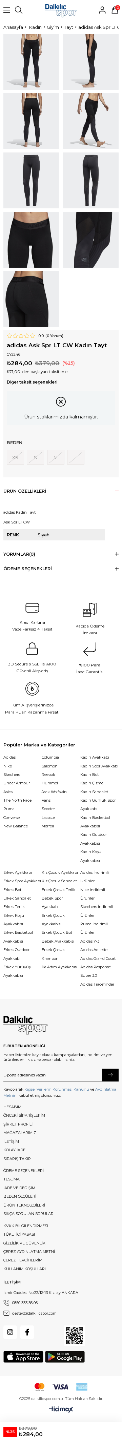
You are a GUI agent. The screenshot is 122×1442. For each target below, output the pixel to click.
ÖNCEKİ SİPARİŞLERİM (24, 1115)
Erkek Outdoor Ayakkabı (16, 954)
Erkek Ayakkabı (17, 872)
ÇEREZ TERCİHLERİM (22, 1260)
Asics (8, 791)
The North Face (17, 800)
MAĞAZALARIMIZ (19, 1132)
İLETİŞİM (11, 1141)
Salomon (50, 766)
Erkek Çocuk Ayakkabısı (53, 919)
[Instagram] (10, 1332)
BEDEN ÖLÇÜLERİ (19, 1196)
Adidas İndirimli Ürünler (94, 876)
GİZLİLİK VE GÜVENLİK (24, 1243)
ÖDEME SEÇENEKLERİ (23, 1170)
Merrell (48, 826)
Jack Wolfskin (54, 791)
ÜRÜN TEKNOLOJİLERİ (24, 1205)
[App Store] (23, 1357)
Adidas (9, 757)
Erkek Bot (12, 889)
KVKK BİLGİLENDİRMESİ (25, 1225)
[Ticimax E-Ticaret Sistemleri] (61, 1409)
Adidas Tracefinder (97, 984)
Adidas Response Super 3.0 (95, 971)
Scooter (48, 808)
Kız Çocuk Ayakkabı (60, 872)
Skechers (11, 774)
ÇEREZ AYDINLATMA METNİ (29, 1251)
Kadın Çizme (91, 783)
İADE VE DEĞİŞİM (19, 1188)
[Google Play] (65, 1357)
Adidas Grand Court (98, 958)
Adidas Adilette (93, 949)
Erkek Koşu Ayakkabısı (13, 919)
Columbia (50, 757)
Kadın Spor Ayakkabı (99, 766)
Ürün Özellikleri (24, 491)
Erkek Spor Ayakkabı (22, 881)
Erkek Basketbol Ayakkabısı (18, 936)
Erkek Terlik (14, 906)
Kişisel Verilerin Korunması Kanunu (56, 1089)
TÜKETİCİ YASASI (19, 1234)
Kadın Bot (89, 774)
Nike (7, 766)
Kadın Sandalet (94, 791)
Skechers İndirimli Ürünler (96, 911)
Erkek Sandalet (17, 898)
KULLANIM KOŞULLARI (24, 1268)
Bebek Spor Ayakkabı (52, 902)
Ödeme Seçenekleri (27, 568)
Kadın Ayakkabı (94, 757)
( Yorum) (54, 336)
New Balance (15, 826)
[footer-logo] (25, 1025)
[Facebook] (27, 1332)
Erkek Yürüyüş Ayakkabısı (16, 971)
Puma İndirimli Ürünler (94, 928)
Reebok (48, 774)
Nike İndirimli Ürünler (92, 894)
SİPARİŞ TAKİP (17, 1158)
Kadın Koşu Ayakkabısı (90, 856)
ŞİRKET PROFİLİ (18, 1124)
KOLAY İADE (14, 1150)
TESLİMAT (12, 1179)
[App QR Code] (74, 1335)
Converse (11, 817)
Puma (9, 808)
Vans (46, 800)
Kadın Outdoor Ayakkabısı (93, 838)
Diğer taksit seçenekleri (32, 382)
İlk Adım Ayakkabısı (60, 967)
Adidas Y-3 (89, 941)
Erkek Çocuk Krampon (53, 954)
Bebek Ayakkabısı (58, 941)
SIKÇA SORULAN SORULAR (28, 1213)
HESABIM (12, 1107)
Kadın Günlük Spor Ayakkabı (98, 804)
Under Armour (16, 783)
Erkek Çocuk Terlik (59, 889)
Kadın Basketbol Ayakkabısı (95, 821)
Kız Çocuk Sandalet (59, 881)
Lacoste (48, 817)
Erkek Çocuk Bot (57, 932)
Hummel (50, 783)
